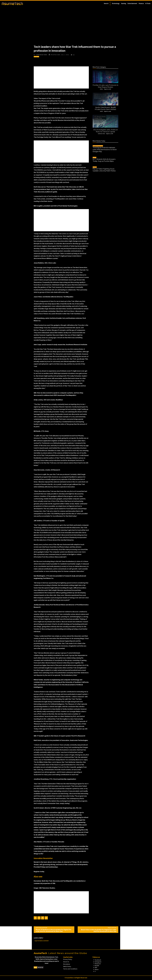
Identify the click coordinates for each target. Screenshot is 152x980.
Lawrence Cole (41, 54)
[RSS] (94, 968)
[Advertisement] (61, 77)
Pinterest (98, 963)
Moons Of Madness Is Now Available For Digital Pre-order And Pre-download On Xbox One (54, 930)
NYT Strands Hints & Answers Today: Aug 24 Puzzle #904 (104, 160)
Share (96, 969)
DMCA (35, 967)
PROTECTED (40, 967)
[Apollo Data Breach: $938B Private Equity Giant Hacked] (105, 99)
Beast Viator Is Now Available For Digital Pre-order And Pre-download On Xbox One (98, 930)
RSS (96, 967)
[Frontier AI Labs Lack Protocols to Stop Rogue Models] (105, 76)
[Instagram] (94, 962)
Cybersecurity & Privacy (98, 145)
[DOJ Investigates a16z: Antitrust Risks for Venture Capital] (105, 121)
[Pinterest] (42, 917)
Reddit (97, 965)
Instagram (98, 962)
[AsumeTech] (18, 3)
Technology (36, 56)
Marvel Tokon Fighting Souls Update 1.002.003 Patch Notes (104, 170)
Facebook (98, 960)
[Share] (94, 970)
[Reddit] (94, 966)
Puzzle (94, 157)
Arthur (101, 89)
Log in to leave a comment (42, 940)
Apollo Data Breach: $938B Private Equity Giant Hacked (105, 108)
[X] (39, 917)
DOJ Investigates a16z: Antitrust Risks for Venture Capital (105, 131)
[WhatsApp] (46, 917)
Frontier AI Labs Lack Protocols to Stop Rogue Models (105, 86)
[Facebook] (35, 917)
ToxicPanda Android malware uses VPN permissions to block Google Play (105, 149)
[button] (106, 3)
